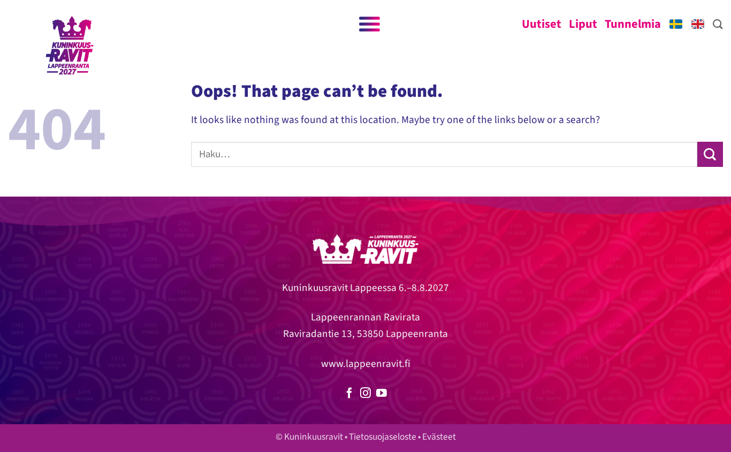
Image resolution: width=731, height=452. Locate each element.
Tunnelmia (633, 24)
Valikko (369, 24)
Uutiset (541, 24)
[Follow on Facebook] (349, 394)
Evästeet (439, 436)
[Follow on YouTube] (381, 394)
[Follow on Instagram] (365, 394)
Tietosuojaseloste (382, 436)
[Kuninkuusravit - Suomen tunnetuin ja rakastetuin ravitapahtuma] (69, 45)
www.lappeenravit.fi (365, 363)
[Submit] (710, 154)
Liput (583, 24)
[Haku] (718, 24)
